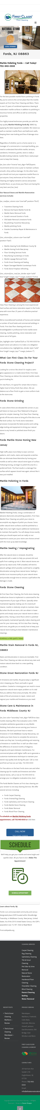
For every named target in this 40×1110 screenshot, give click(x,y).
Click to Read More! (25, 925)
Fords (5, 783)
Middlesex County (20, 734)
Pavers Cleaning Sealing (28, 994)
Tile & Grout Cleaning (26, 961)
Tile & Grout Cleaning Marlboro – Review (8, 1018)
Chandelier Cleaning (29, 986)
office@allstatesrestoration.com (24, 9)
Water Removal (28, 999)
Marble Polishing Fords (8, 513)
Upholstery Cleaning (29, 957)
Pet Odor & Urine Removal (28, 968)
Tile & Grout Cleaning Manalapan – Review (9, 1033)
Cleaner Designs (27, 1103)
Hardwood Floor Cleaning (28, 981)
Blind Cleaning (27, 989)
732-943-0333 (20, 833)
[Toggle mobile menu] (36, 22)
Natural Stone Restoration (27, 974)
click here (31, 819)
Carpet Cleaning (27, 950)
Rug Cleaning (26, 953)
